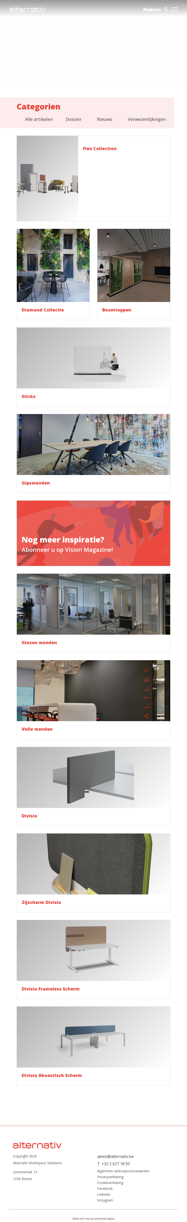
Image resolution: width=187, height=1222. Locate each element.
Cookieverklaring (110, 1182)
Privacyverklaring (110, 1177)
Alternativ (27, 9)
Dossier (74, 119)
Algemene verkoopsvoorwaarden (123, 1171)
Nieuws (104, 119)
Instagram (105, 1200)
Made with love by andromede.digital (93, 1218)
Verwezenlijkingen (147, 119)
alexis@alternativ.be (115, 1156)
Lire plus (93, 178)
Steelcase (152, 9)
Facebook (105, 1188)
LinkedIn (103, 1194)
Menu (174, 9)
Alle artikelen (39, 119)
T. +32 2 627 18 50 (113, 1163)
